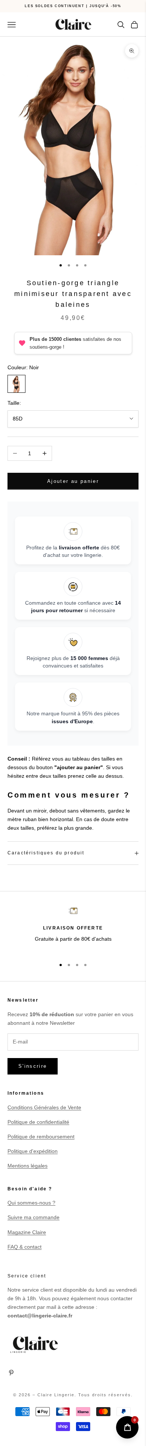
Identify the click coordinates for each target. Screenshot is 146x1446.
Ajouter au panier (73, 481)
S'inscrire (32, 1066)
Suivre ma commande (33, 1217)
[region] (73, 929)
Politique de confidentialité (38, 1122)
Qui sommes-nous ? (31, 1203)
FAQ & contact (24, 1247)
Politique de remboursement (40, 1137)
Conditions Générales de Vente (44, 1107)
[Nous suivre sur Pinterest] (11, 1372)
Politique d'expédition (32, 1151)
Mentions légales (27, 1166)
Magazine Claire (26, 1232)
